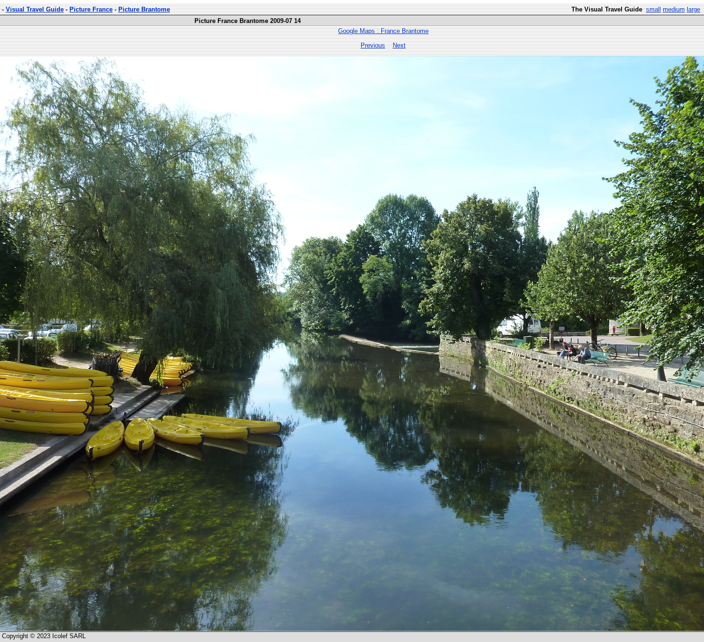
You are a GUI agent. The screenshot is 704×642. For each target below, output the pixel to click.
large (693, 9)
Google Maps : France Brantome (383, 30)
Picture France (91, 9)
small (653, 9)
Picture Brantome (144, 9)
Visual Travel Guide (35, 9)
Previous (373, 45)
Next (399, 45)
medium (674, 9)
